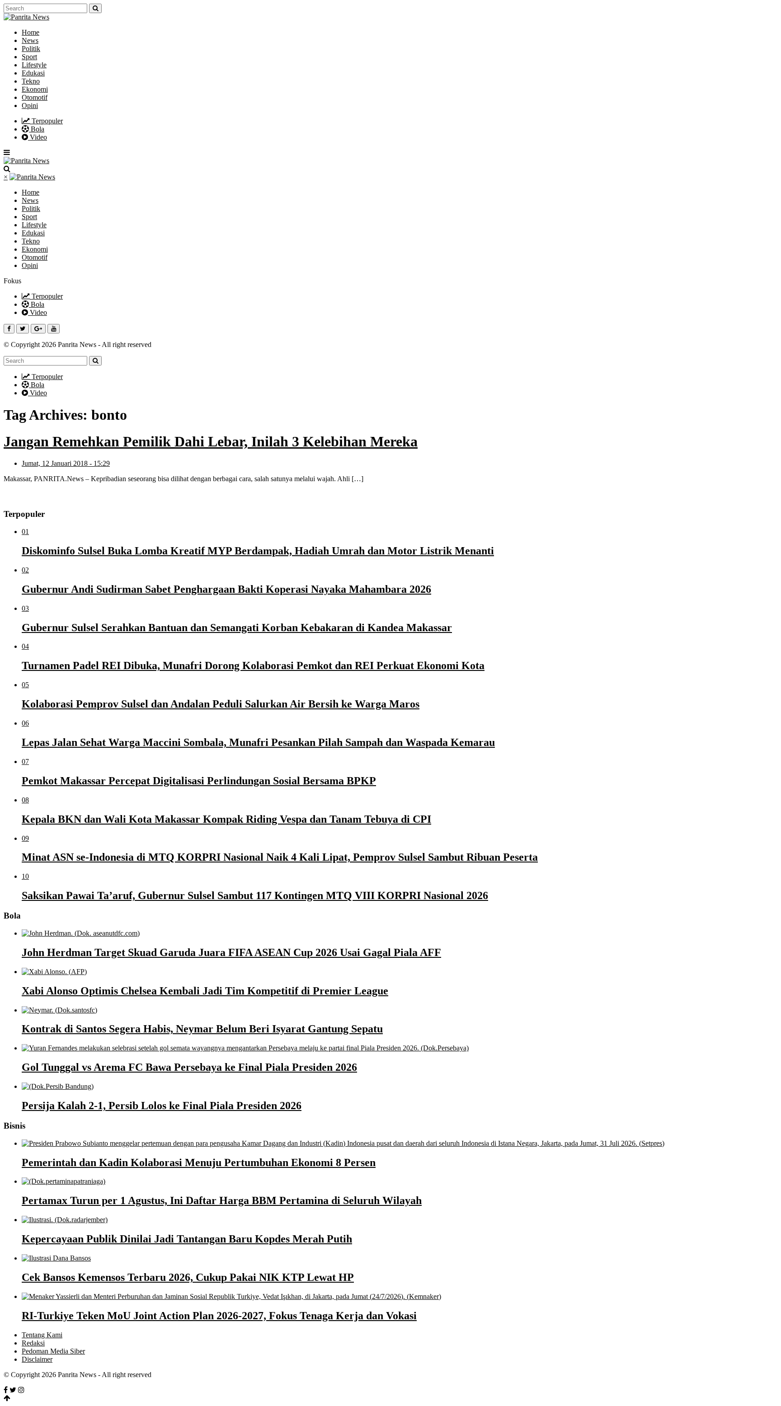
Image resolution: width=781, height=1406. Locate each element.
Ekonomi (35, 89)
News (30, 40)
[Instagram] (21, 1390)
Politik (31, 48)
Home (30, 32)
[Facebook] (6, 1390)
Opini (30, 105)
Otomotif (34, 97)
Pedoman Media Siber (53, 1351)
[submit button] (95, 8)
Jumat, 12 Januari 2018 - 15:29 (66, 463)
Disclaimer (37, 1359)
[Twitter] (12, 1390)
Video (37, 137)
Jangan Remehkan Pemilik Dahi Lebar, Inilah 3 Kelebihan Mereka (211, 441)
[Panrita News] (26, 17)
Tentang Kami (42, 1335)
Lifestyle (34, 65)
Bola (36, 129)
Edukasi (33, 73)
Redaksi (33, 1343)
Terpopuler (46, 121)
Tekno (31, 81)
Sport (29, 57)
